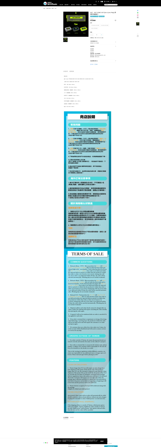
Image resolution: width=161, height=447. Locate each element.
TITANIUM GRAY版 (95, 25)
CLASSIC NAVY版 (104, 25)
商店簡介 (69, 444)
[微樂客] (50, 3)
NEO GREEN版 (94, 28)
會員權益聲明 (88, 446)
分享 (92, 64)
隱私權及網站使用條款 (72, 446)
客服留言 (87, 444)
